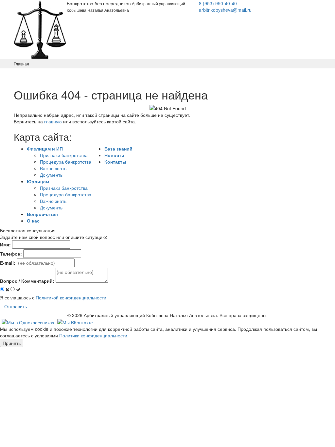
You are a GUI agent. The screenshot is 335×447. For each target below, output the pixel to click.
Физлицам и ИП (45, 148)
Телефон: (11, 253)
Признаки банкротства (64, 155)
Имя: (5, 244)
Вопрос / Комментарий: (27, 280)
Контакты (115, 161)
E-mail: (7, 262)
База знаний (118, 148)
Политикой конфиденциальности (71, 297)
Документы (51, 174)
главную (53, 121)
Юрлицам (38, 181)
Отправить (15, 306)
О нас (33, 220)
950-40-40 (218, 3)
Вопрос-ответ (43, 214)
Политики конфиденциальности (93, 335)
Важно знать (53, 168)
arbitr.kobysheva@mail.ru (225, 10)
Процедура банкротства (65, 161)
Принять (12, 343)
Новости (114, 155)
